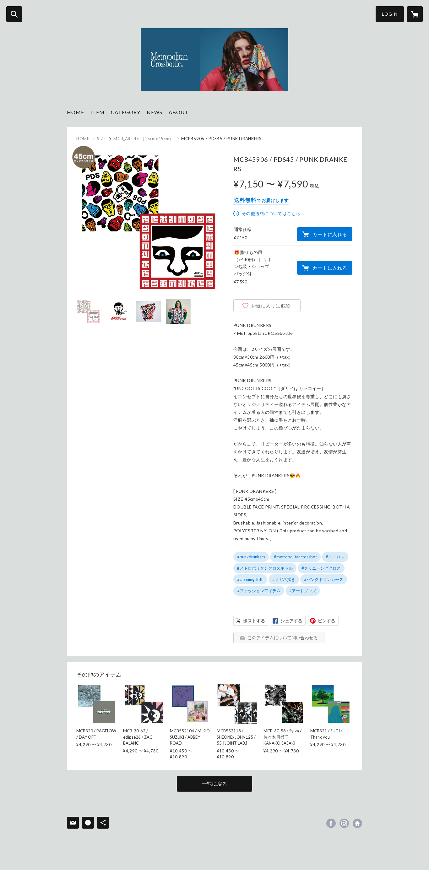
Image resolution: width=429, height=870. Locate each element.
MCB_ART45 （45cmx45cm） (143, 138)
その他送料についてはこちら (271, 213)
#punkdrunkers (251, 556)
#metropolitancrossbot (295, 556)
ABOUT (178, 112)
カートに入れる (329, 234)
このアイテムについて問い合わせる (282, 637)
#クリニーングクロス (321, 568)
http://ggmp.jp (357, 823)
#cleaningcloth (250, 579)
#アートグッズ (302, 590)
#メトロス (335, 556)
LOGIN (390, 14)
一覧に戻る (214, 784)
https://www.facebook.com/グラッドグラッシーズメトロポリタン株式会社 (331, 823)
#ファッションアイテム (258, 590)
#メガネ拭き (283, 579)
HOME (75, 112)
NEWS (154, 112)
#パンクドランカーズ (323, 579)
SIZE (101, 138)
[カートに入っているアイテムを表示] (415, 14)
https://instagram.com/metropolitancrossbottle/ (344, 823)
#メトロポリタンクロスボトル (265, 568)
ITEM (97, 112)
